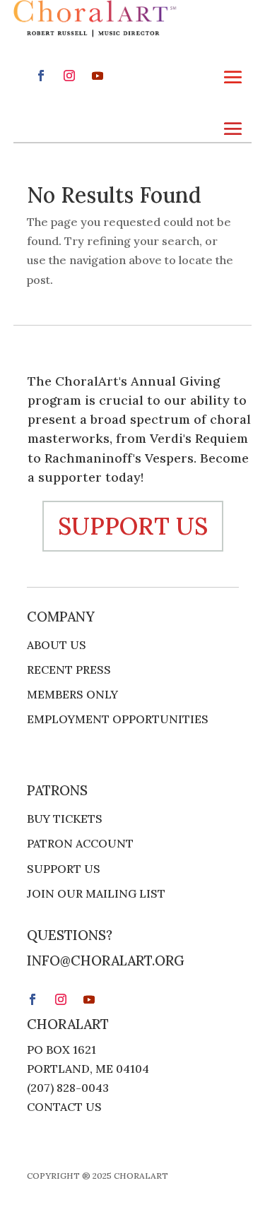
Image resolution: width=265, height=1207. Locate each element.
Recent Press (69, 670)
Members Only (72, 694)
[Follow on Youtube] (97, 75)
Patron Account (80, 843)
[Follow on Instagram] (69, 75)
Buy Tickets (64, 819)
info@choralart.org (105, 960)
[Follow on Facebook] (41, 75)
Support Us (63, 869)
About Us (56, 645)
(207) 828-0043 (68, 1088)
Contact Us (64, 1107)
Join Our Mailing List (96, 893)
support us (133, 526)
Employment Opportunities (117, 719)
